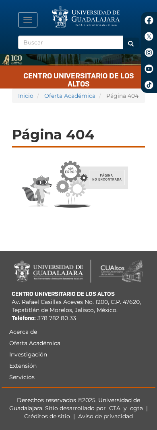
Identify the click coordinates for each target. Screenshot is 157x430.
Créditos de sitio (47, 416)
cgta (136, 408)
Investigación (28, 354)
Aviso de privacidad (105, 416)
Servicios (22, 377)
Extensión (23, 365)
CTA (115, 408)
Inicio (25, 95)
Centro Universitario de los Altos (78, 78)
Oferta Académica (69, 95)
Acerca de (23, 331)
